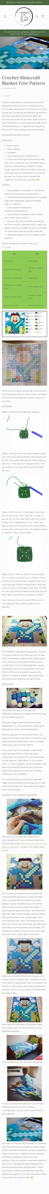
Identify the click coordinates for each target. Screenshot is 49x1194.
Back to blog (26, 1190)
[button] (5, 16)
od (17, 847)
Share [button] (7, 96)
